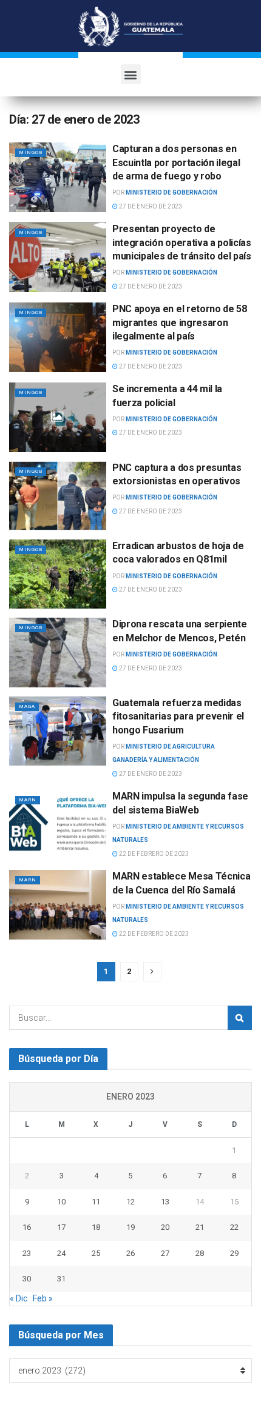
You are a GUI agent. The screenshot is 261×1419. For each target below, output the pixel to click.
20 (165, 1227)
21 (199, 1227)
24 (61, 1253)
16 (26, 1227)
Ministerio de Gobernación (171, 192)
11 (96, 1201)
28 (199, 1253)
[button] (131, 74)
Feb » (43, 1298)
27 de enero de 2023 (150, 206)
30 (26, 1278)
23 (26, 1253)
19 (130, 1227)
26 (130, 1253)
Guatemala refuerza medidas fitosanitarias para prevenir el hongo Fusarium (178, 716)
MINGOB (30, 152)
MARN (27, 800)
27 (165, 1253)
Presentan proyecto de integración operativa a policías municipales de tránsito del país (181, 242)
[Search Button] (240, 1018)
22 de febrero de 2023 (153, 853)
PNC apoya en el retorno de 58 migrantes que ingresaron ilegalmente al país (179, 322)
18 (96, 1227)
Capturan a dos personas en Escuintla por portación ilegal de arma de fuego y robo (176, 162)
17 (61, 1227)
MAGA (27, 706)
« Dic (18, 1298)
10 (61, 1201)
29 (234, 1253)
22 (234, 1227)
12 (130, 1201)
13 (165, 1201)
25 (96, 1253)
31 (61, 1278)
